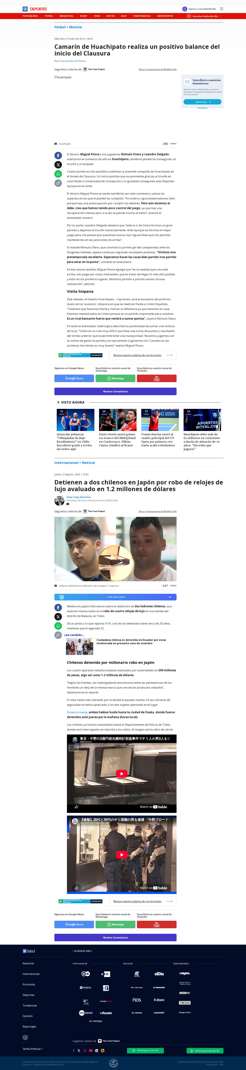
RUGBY (83, 16)
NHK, (108, 623)
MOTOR (110, 16)
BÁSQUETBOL (66, 16)
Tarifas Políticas (32, 1048)
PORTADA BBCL (30, 16)
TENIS (97, 16)
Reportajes (29, 1026)
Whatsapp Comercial (147, 1050)
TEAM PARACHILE (142, 16)
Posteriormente (77, 712)
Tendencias (30, 1005)
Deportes (28, 995)
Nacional (28, 963)
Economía (29, 984)
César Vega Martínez (78, 497)
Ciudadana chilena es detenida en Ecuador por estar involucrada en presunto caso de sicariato (131, 641)
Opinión (28, 1016)
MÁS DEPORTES (165, 16)
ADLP (124, 16)
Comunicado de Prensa (72, 61)
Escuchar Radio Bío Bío (205, 16)
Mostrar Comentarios (115, 391)
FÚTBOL (49, 16)
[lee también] (80, 646)
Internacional (31, 974)
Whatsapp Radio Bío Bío (207, 1050)
